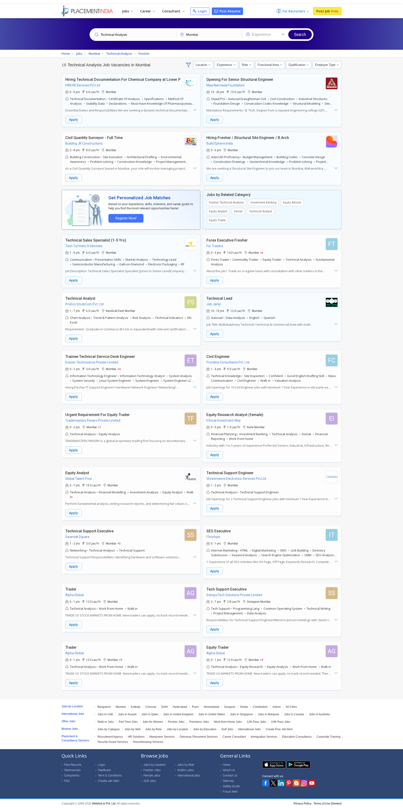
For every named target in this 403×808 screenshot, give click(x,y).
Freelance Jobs (199, 721)
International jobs (188, 775)
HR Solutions (136, 736)
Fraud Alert (230, 791)
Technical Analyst (260, 211)
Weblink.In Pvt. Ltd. (104, 803)
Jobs (126, 11)
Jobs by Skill (132, 729)
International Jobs (249, 729)
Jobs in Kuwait (127, 714)
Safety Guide (231, 786)
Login (202, 11)
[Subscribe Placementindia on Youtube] (311, 783)
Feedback (104, 770)
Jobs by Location (177, 729)
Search (300, 34)
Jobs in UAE (105, 714)
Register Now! (125, 218)
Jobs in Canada (294, 714)
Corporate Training (328, 736)
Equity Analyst (218, 211)
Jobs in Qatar (149, 714)
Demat (238, 211)
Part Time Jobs (128, 721)
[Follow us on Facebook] (265, 783)
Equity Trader (217, 220)
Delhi (164, 706)
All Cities (291, 706)
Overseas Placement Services (199, 736)
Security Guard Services (112, 741)
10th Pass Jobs (280, 721)
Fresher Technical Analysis (226, 202)
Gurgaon (229, 706)
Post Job (327, 11)
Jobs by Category (108, 729)
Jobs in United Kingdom (178, 714)
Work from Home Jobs (228, 721)
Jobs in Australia (319, 714)
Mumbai (121, 706)
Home (226, 764)
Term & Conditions (110, 775)
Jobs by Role (153, 729)
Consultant (171, 11)
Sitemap (228, 781)
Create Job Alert (108, 781)
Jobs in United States (211, 714)
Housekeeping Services (148, 741)
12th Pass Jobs (256, 721)
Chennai (150, 706)
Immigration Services (264, 736)
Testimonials (72, 770)
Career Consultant (234, 736)
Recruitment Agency (110, 736)
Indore (277, 706)
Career (146, 11)
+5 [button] (119, 543)
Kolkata (135, 706)
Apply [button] (73, 119)
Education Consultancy (297, 736)
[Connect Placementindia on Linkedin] (281, 783)
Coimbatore (260, 706)
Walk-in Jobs (105, 721)
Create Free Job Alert (279, 729)
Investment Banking (263, 202)
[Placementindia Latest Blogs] (296, 783)
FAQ (66, 781)
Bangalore (104, 706)
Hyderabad (180, 706)
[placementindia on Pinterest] (288, 783)
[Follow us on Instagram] (304, 783)
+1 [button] (99, 427)
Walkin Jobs (185, 770)
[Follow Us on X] (273, 783)
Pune (195, 706)
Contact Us (230, 775)
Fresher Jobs (176, 721)
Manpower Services (162, 736)
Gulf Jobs (227, 729)
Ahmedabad (211, 706)
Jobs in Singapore (241, 714)
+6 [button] (261, 252)
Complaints (72, 775)
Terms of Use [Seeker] (327, 803)
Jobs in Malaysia (268, 714)
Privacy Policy (302, 803)
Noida (244, 706)
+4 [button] (119, 369)
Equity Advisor (292, 202)
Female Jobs (151, 775)
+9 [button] (120, 660)
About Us (229, 770)
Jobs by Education (204, 729)
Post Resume (229, 11)
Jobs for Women (152, 721)
